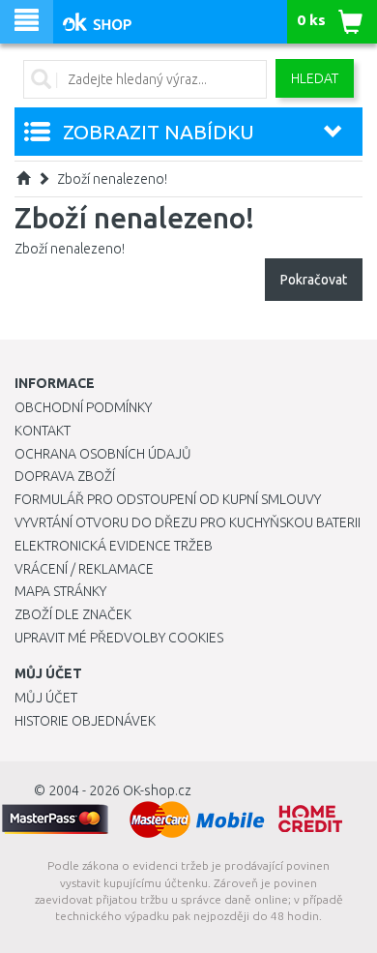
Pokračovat (313, 279)
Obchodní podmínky (83, 407)
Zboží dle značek (72, 614)
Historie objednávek (85, 721)
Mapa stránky (60, 591)
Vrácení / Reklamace (84, 569)
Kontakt (42, 430)
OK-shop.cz (157, 790)
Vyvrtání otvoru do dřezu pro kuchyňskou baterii (187, 522)
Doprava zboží (64, 476)
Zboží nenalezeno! (112, 179)
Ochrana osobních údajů (102, 454)
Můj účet (45, 697)
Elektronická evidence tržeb (113, 545)
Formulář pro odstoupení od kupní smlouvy (167, 499)
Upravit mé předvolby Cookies (118, 637)
